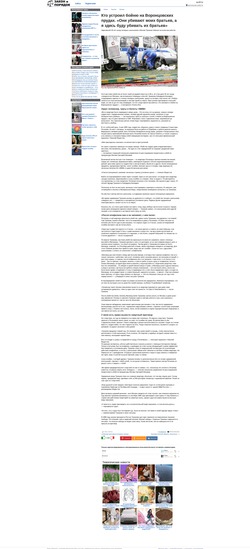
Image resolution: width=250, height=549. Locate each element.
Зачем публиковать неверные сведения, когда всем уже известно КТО (97, 91)
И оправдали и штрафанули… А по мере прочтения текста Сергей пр (97, 87)
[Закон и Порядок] (58, 6)
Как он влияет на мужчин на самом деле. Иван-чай (111, 484)
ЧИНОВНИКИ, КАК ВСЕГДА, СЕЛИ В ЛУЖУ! (89, 78)
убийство (110, 431)
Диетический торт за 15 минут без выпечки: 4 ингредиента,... (164, 527)
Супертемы (77, 100)
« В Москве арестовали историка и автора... (115, 434)
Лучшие (121, 9)
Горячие (113, 9)
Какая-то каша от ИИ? (82, 74)
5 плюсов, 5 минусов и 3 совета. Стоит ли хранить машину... (128, 527)
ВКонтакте (154, 438)
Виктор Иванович (174, 431)
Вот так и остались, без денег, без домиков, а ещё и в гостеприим (96, 76)
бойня (105, 431)
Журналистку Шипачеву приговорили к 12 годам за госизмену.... (164, 505)
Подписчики (90, 3)
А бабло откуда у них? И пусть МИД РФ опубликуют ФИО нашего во (96, 72)
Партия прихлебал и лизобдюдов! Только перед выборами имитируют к (98, 93)
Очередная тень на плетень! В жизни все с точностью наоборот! (95, 80)
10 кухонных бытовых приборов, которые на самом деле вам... (111, 527)
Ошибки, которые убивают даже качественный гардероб (146, 484)
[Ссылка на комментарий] (102, 452)
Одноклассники (140, 438)
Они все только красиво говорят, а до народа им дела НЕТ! (94, 83)
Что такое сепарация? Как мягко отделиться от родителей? (146, 527)
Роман (166, 455)
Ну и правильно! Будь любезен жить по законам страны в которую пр (97, 89)
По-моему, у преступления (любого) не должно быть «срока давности (97, 70)
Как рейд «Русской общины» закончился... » (165, 434)
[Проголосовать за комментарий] (176, 452)
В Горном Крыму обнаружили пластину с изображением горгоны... (128, 506)
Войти (199, 2)
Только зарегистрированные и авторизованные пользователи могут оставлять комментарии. (138, 447)
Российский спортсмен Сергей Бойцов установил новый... (164, 484)
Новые (106, 9)
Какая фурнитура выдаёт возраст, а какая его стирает (111, 505)
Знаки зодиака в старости (146, 504)
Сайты (78, 3)
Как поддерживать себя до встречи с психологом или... (128, 484)
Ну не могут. (79, 95)
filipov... (166, 450)
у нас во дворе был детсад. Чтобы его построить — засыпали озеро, (97, 96)
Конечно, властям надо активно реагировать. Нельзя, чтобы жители (97, 85)
